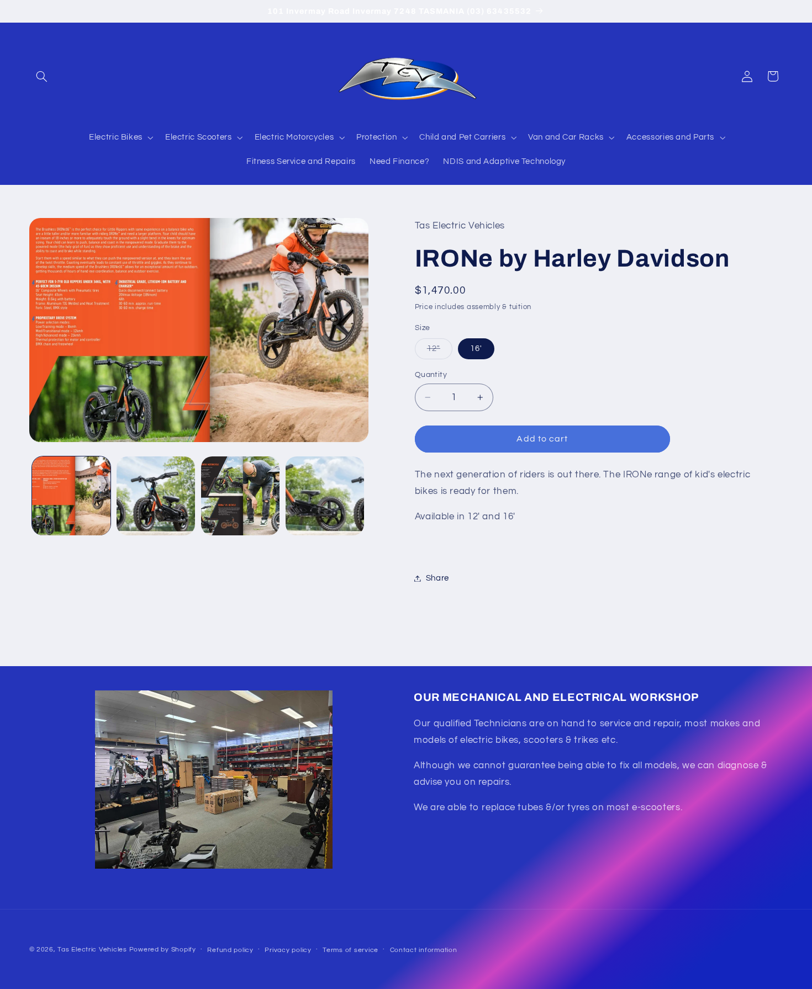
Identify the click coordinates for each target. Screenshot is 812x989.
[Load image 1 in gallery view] (71, 495)
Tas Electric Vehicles (93, 950)
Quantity (431, 375)
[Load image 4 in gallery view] (240, 495)
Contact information (423, 950)
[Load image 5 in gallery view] (325, 495)
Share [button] (437, 578)
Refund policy (230, 950)
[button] (42, 76)
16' (476, 348)
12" (439, 351)
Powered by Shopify (162, 950)
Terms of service (350, 950)
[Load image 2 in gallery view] (156, 495)
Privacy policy (288, 950)
